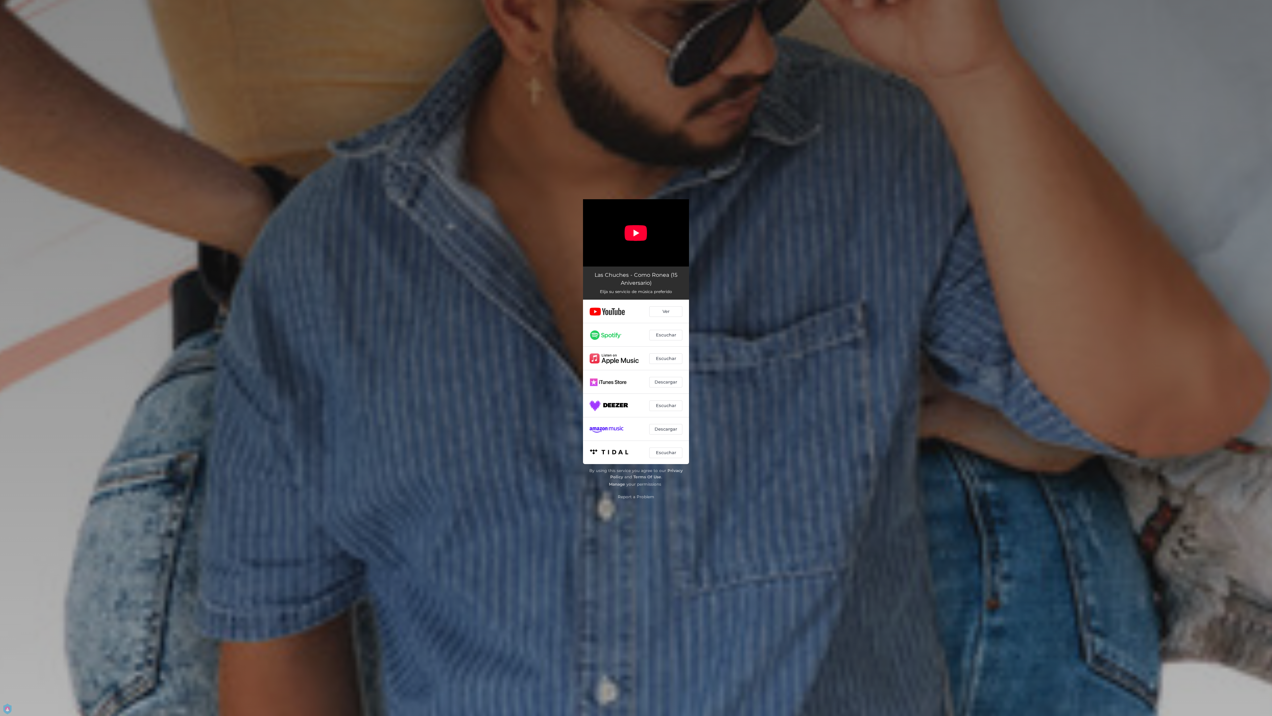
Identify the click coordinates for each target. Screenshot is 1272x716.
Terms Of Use (647, 476)
